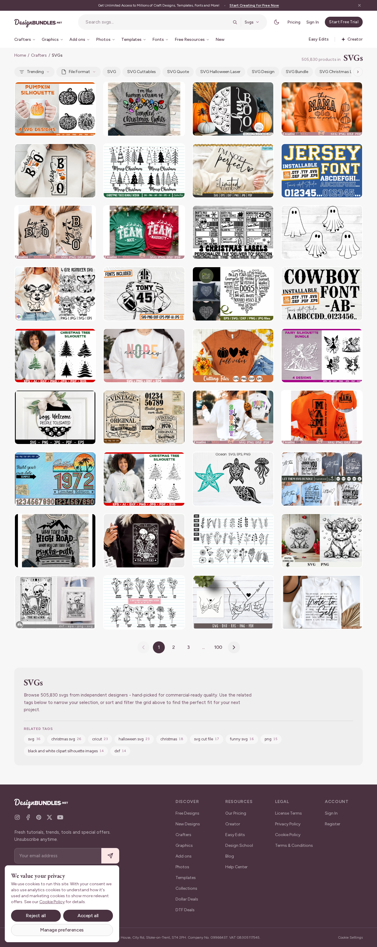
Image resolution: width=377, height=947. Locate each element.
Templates (186, 877)
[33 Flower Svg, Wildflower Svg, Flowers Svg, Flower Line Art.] (233, 540)
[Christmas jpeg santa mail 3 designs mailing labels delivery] (233, 232)
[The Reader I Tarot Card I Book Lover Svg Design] (55, 602)
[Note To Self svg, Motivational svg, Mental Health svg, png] (322, 602)
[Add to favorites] (87, 90)
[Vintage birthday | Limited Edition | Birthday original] (144, 417)
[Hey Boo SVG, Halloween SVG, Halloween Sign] (55, 232)
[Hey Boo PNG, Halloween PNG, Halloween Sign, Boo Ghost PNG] (55, 170)
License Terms (288, 813)
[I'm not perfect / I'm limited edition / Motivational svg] (233, 170)
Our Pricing (235, 813)
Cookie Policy (287, 834)
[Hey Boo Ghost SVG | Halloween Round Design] (233, 109)
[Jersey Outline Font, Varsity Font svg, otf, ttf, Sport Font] (322, 170)
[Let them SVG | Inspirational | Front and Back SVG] (322, 479)
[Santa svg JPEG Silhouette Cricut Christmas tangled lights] (144, 109)
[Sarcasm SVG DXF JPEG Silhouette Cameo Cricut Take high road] (55, 540)
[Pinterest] (39, 817)
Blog (229, 856)
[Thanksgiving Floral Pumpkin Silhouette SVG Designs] (55, 109)
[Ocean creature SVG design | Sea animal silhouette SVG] (233, 479)
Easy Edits (235, 834)
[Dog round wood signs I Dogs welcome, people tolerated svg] (55, 417)
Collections (186, 888)
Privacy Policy (287, 824)
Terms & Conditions (294, 845)
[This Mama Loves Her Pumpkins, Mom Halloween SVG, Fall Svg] (322, 109)
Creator (232, 824)
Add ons (184, 856)
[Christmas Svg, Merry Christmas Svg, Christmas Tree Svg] (144, 170)
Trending (35, 71)
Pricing (293, 22)
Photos (182, 866)
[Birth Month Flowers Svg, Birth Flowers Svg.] (144, 602)
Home (20, 55)
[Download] (75, 90)
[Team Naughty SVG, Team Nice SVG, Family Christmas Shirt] (144, 232)
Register (332, 824)
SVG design (263, 71)
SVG (111, 71)
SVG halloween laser (220, 71)
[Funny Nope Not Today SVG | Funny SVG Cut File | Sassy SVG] (144, 355)
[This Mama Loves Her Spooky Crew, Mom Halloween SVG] (322, 417)
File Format (79, 71)
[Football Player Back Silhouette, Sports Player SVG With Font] (144, 294)
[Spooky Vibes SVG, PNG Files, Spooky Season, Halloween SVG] (233, 417)
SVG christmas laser (339, 71)
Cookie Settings (350, 937)
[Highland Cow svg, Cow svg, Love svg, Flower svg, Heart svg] (322, 540)
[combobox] (157, 22)
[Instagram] (17, 817)
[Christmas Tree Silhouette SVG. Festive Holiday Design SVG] (55, 355)
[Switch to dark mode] (276, 22)
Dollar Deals (187, 899)
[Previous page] (143, 647)
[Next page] (234, 647)
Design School (239, 845)
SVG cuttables (141, 71)
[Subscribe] (110, 856)
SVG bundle (297, 71)
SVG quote (178, 71)
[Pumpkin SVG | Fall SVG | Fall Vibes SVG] (233, 355)
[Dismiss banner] (359, 5)
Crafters (39, 55)
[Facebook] (28, 817)
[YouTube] (60, 817)
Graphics (184, 845)
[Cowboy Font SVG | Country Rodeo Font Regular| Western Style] (322, 294)
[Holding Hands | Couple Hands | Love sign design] (233, 602)
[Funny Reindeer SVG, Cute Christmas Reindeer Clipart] (55, 294)
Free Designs (187, 813)
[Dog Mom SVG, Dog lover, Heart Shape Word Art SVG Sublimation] (233, 294)
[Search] (234, 22)
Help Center (236, 866)
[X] (49, 817)
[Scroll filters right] (358, 72)
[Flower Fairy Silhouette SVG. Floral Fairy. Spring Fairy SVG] (322, 355)
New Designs (188, 824)
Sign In (312, 22)
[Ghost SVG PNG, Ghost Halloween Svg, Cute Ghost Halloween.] (322, 232)
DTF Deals (185, 909)
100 (218, 647)
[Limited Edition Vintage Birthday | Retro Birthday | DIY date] (55, 479)
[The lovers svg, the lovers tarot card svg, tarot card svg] (144, 540)
